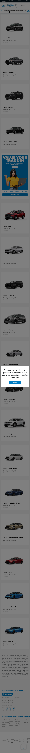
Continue (15, 382)
